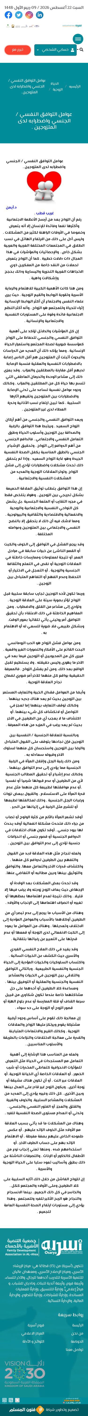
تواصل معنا (74, 1350)
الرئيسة (77, 1326)
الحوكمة (77, 1342)
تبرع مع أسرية (17, 51)
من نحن (77, 1334)
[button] (80, 50)
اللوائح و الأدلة (33, 1342)
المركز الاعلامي (32, 1334)
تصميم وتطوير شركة (61, 1410)
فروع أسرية (36, 1326)
